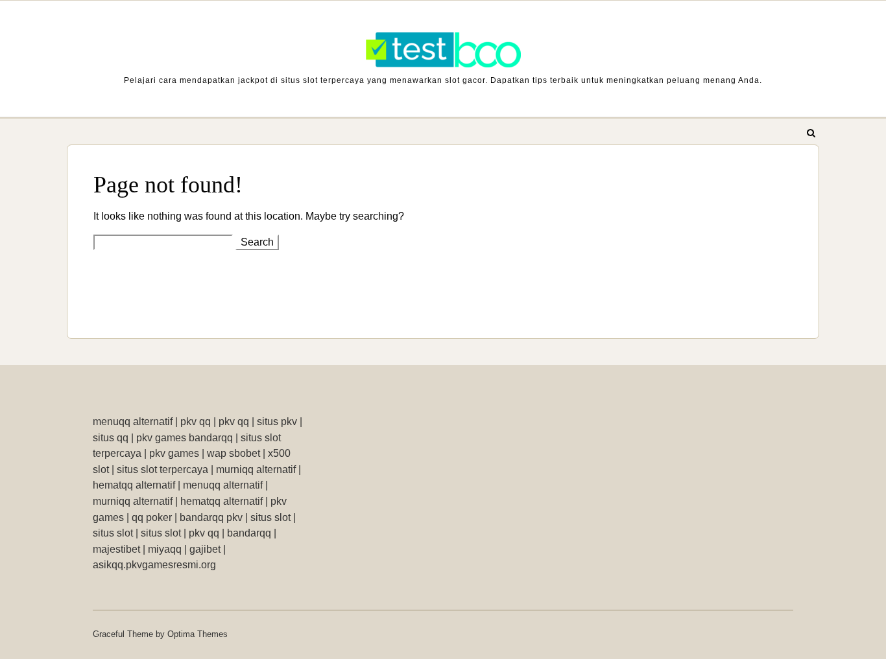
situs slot (270, 517)
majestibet (116, 549)
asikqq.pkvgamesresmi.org (154, 564)
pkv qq (195, 421)
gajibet (205, 549)
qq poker (152, 517)
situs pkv (277, 421)
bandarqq (249, 532)
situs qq (110, 437)
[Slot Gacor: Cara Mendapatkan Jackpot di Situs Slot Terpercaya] (443, 52)
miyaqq (165, 549)
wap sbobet (233, 453)
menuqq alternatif (133, 421)
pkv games (174, 453)
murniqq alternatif (256, 469)
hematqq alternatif (134, 485)
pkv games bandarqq (184, 437)
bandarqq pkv (211, 517)
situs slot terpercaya (162, 469)
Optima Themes (197, 634)
